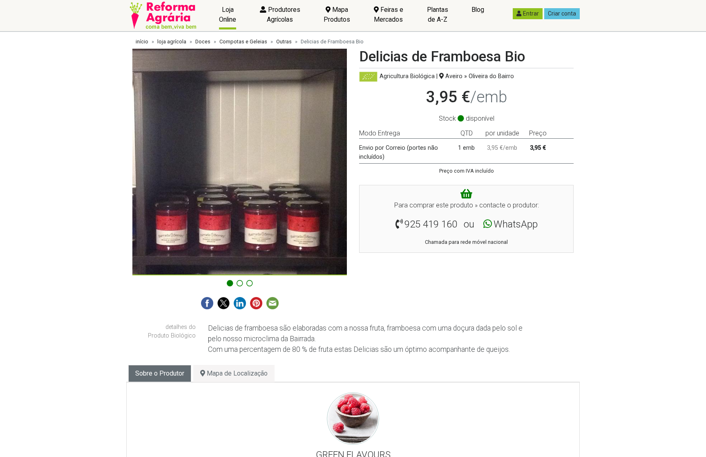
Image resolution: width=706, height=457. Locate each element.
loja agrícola (171, 41)
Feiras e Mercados (388, 14)
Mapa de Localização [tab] (236, 373)
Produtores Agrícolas (283, 14)
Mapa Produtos (337, 14)
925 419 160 (430, 224)
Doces (202, 41)
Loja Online (227, 14)
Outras (284, 41)
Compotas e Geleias (243, 41)
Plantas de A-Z (437, 14)
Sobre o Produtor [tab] (159, 373)
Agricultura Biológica (407, 76)
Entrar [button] (531, 13)
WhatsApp (516, 224)
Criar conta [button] (562, 13)
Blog (477, 10)
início (142, 41)
